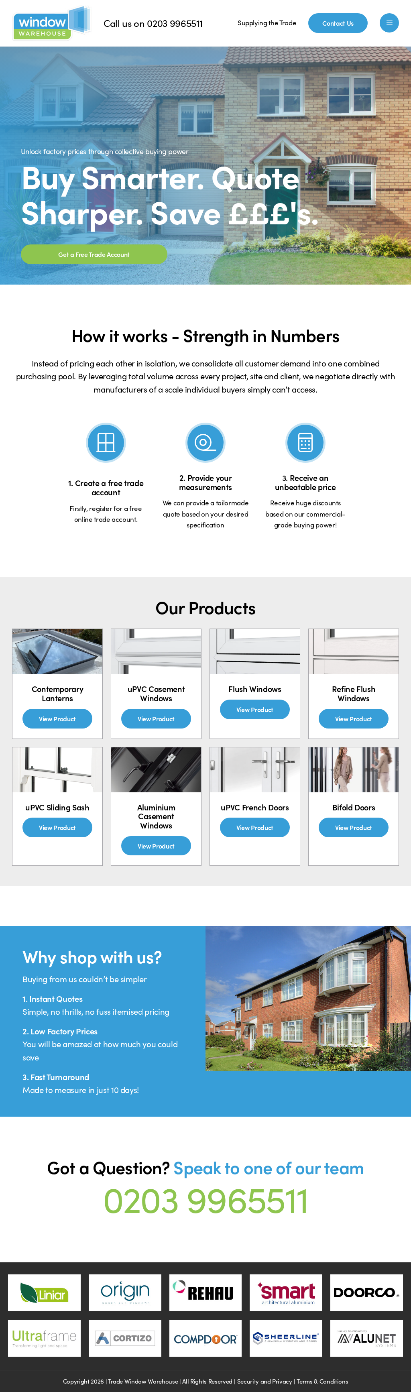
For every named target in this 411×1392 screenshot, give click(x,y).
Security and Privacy (264, 1381)
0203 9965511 (174, 22)
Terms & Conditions (322, 1381)
